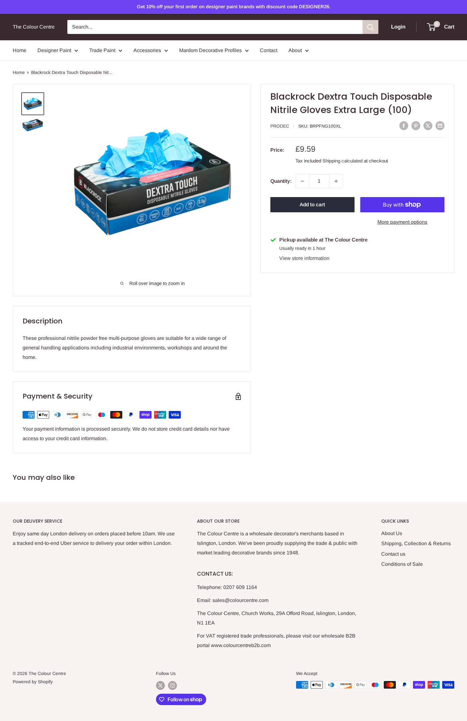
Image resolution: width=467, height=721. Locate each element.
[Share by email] (440, 125)
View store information (304, 258)
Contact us (393, 554)
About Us (391, 533)
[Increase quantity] (336, 181)
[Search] (370, 27)
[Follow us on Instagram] (172, 685)
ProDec (279, 126)
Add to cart (312, 204)
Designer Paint (54, 50)
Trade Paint (102, 50)
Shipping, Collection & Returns (416, 543)
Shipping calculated (342, 160)
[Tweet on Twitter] (427, 125)
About (295, 50)
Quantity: (281, 181)
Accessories (147, 50)
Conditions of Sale (402, 564)
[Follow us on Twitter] (160, 685)
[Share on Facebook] (403, 125)
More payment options (402, 222)
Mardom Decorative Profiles (210, 50)
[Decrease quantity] (302, 181)
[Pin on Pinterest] (415, 125)
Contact (268, 50)
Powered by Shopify (33, 681)
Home (19, 50)
